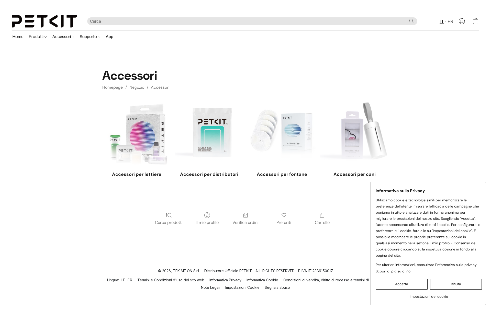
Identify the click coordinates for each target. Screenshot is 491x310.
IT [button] (442, 21)
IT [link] (123, 280)
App (109, 36)
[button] (44, 21)
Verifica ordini (245, 222)
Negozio (136, 87)
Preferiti (283, 222)
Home (18, 36)
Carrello (322, 222)
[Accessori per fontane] (282, 132)
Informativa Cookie (262, 280)
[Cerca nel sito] (411, 21)
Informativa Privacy (225, 280)
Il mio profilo (207, 222)
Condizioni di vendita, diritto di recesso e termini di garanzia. (334, 280)
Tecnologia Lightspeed (245, 296)
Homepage (112, 87)
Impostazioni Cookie (242, 287)
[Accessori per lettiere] (136, 132)
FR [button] (450, 21)
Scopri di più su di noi (393, 271)
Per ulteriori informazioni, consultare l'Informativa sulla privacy (426, 264)
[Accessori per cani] (354, 132)
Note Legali (210, 287)
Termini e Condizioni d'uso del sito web (170, 280)
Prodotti (36, 36)
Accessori (62, 36)
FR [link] (130, 280)
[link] (429, 295)
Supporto (89, 36)
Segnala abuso (277, 287)
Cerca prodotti (169, 222)
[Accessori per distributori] (209, 132)
